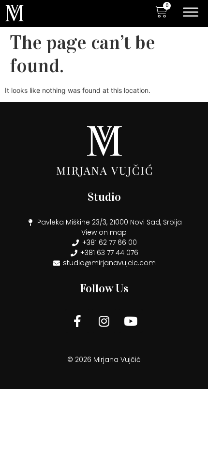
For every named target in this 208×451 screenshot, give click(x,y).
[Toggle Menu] (190, 11)
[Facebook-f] (77, 321)
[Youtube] (131, 321)
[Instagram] (104, 321)
